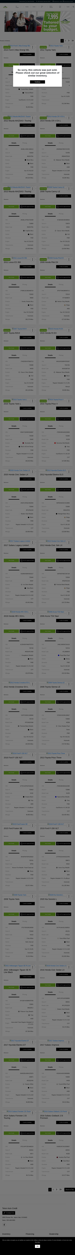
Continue (37, 82)
